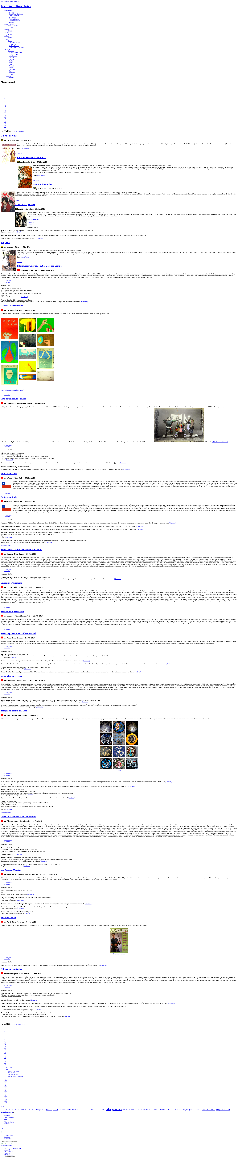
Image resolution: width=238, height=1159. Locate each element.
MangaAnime (25, 148)
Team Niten (7, 1153)
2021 (5, 1079)
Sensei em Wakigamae (11, 583)
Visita (197, 1109)
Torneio (176, 1109)
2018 (5, 1084)
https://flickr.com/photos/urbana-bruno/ (12, 390)
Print (5, 1119)
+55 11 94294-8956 (8, 1143)
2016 (5, 1087)
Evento (43, 1109)
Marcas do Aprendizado (12, 611)
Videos (6, 36)
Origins (11, 27)
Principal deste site (6, 1)
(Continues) (17, 232)
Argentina (12, 72)
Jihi (92, 1109)
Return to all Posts (18, 131)
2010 (5, 1097)
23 (5, 127)
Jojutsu (6, 32)
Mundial (125, 1109)
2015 (5, 1089)
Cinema (22, 1109)
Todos (2, 1106)
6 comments (8, 773)
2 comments (30, 222)
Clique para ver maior (119, 954)
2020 (5, 1081)
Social (168, 1109)
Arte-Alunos (3, 1109)
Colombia (12, 69)
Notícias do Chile (9, 473)
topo (2, 1128)
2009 (5, 1099)
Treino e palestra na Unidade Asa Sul (18, 633)
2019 (5, 1082)
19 (5, 120)
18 (5, 118)
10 (5, 105)
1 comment (7, 569)
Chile (10, 71)
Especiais (34, 1109)
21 (5, 123)
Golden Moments (14, 15)
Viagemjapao (187, 1109)
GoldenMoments (65, 1109)
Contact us (7, 76)
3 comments (8, 445)
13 (5, 110)
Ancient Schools (14, 19)
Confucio (27, 1109)
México (11, 67)
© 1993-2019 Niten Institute (12, 1148)
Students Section (14, 46)
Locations (7, 49)
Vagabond (5, 242)
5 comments (8, 646)
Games (55, 1109)
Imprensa (85, 1109)
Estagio (38, 1109)
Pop (142, 1109)
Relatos (145, 1109)
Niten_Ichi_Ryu (132, 1109)
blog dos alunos (9, 1122)
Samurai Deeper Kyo (25, 204)
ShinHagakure (157, 1109)
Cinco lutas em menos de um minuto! (18, 816)
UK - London (13, 56)
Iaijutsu (6, 29)
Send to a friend (9, 1117)
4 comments (8, 985)
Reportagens (151, 1109)
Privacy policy (8, 1151)
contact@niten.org (6, 1145)
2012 (5, 1094)
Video (194, 1109)
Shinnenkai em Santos (11, 969)
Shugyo (162, 1109)
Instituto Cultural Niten (16, 6)
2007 (5, 1103)
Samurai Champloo (42, 184)
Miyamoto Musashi (14, 21)
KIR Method (12, 17)
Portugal (11, 66)
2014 (5, 1091)
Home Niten (15, 1)
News (6, 39)
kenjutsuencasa (7, 1112)
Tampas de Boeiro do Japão (14, 711)
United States (13, 57)
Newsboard (12, 44)
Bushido (17, 1109)
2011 (5, 1096)
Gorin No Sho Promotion (16, 47)
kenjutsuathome (208, 1109)
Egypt (10, 62)
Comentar (7, 1115)
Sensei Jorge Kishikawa (16, 14)
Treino (180, 1109)
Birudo (13, 1109)
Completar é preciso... (11, 676)
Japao (89, 1109)
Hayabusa (75, 1109)
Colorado (11, 59)
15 (5, 113)
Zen (200, 1109)
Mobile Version (8, 1155)
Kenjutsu (99, 1109)
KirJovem (104, 1109)
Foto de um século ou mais (13, 399)
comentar (19, 153)
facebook (7, 1123)
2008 (5, 1101)
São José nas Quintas (11, 870)
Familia (49, 1109)
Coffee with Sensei (14, 42)
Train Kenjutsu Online (15, 52)
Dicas (30, 1109)
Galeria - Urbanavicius (12, 305)
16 (5, 115)
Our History (8, 10)
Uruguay (11, 74)
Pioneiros (137, 1109)
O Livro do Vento (9, 136)
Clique (119, 770)
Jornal (94, 1109)
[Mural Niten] (2, 140)
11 (5, 107)
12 (5, 108)
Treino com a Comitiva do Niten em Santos (21, 549)
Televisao (173, 1109)
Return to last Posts (19, 1024)
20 (5, 122)
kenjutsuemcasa (223, 1109)
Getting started (8, 1135)
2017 (5, 1086)
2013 (5, 1092)
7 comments (8, 515)
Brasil (10, 64)
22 (5, 125)
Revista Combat (8, 917)
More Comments (6, 545)
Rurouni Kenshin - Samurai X (31, 157)
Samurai (11, 22)
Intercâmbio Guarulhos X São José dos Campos (39, 266)
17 (5, 117)
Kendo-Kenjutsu (9, 24)
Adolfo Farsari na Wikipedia (220, 442)
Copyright (7, 1150)
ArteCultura (8, 1109)
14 (5, 112)
